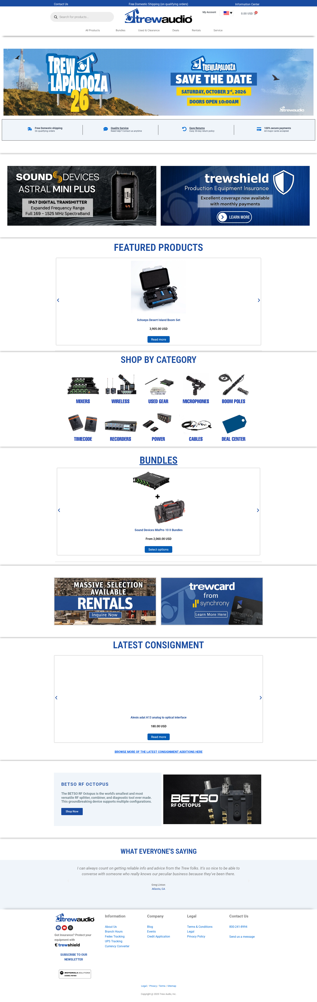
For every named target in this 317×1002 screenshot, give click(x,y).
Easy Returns (197, 128)
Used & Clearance (149, 30)
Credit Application (158, 936)
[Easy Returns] (184, 129)
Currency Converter (117, 946)
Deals (175, 30)
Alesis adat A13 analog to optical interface (159, 717)
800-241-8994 (238, 926)
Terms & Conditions (199, 926)
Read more (158, 339)
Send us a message (242, 936)
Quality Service (120, 128)
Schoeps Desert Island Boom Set (158, 320)
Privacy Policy (196, 936)
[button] (58, 300)
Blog (150, 926)
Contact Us (61, 4)
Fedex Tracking (115, 936)
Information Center (247, 4)
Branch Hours (114, 931)
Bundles (120, 30)
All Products (92, 30)
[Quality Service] (105, 129)
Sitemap (171, 986)
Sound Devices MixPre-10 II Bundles (159, 530)
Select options (158, 549)
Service (218, 30)
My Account (209, 12)
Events (151, 931)
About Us (111, 926)
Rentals (196, 30)
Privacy (153, 986)
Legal (190, 931)
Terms (162, 986)
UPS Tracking (113, 941)
